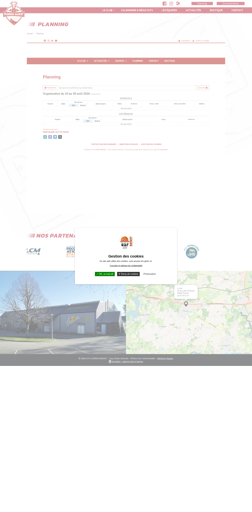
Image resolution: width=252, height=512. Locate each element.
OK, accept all (105, 274)
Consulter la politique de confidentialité (126, 266)
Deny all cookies (129, 274)
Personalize (150, 274)
